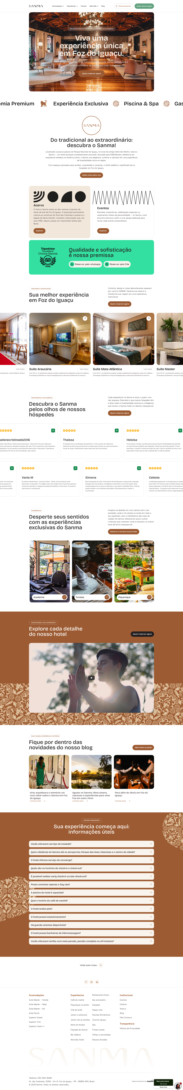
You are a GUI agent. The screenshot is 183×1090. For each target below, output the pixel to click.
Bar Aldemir (76, 1035)
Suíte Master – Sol (37, 1009)
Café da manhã (77, 1000)
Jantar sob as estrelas (80, 1020)
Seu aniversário (99, 1000)
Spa (94, 1025)
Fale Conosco (126, 1017)
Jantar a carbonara (79, 1015)
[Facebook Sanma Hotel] (86, 982)
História (123, 1004)
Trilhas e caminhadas (101, 1035)
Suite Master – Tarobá (38, 1000)
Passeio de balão (99, 1040)
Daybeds (96, 1005)
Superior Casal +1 (36, 1026)
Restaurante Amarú (100, 995)
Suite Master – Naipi (38, 1004)
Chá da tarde (76, 1010)
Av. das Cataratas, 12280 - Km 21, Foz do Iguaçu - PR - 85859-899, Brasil (61, 1081)
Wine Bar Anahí (77, 1040)
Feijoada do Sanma (79, 1030)
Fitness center (98, 1030)
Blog (103, 6)
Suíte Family (34, 1013)
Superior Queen (36, 1017)
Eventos (84, 6)
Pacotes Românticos (101, 1015)
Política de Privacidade (130, 1028)
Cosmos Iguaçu (99, 1020)
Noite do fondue (78, 1025)
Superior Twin (35, 1022)
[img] (97, 982)
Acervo (123, 1009)
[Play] (91, 678)
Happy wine (97, 1010)
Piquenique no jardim (80, 1005)
